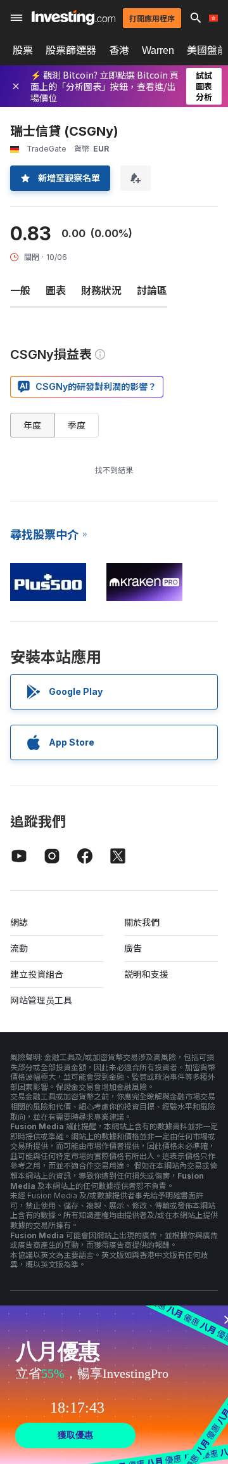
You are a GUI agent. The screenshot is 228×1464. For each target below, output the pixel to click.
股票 (23, 50)
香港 (119, 50)
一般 (20, 290)
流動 (19, 948)
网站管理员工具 (41, 1000)
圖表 (56, 290)
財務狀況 (101, 290)
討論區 (152, 290)
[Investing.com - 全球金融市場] (73, 17)
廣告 (133, 948)
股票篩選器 (71, 50)
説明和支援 (146, 974)
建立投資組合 (36, 974)
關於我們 (142, 922)
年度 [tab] (32, 425)
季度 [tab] (77, 425)
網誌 (19, 922)
